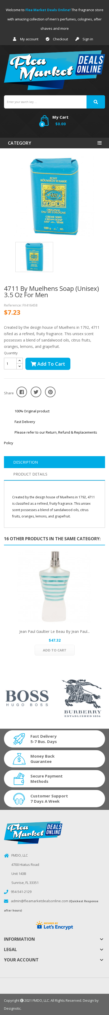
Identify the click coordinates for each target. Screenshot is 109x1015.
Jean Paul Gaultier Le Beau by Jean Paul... (54, 631)
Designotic (12, 1008)
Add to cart (50, 364)
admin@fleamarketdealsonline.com (39, 901)
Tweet (36, 392)
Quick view (54, 586)
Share (21, 392)
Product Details (30, 474)
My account (29, 39)
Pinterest (50, 392)
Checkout (60, 39)
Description (25, 462)
